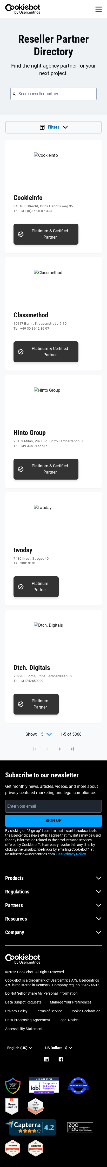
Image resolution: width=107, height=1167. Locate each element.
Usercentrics (60, 980)
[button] (59, 1048)
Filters (53, 127)
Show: (31, 734)
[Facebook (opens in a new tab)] (61, 1059)
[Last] (72, 749)
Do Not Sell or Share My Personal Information (41, 993)
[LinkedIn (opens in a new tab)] (46, 1059)
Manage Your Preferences (70, 1002)
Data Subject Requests (23, 1002)
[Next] (60, 749)
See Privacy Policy (71, 854)
